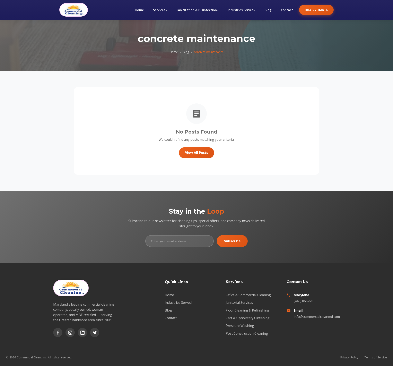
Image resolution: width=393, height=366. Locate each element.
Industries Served (241, 10)
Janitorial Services (239, 302)
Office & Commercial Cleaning (248, 295)
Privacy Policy (349, 357)
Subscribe (232, 241)
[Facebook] (57, 332)
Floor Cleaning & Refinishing (247, 310)
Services (159, 10)
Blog (268, 10)
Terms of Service (375, 357)
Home (139, 10)
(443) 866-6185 (305, 301)
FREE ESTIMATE (316, 10)
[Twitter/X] (94, 332)
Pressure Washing (240, 325)
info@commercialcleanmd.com (317, 316)
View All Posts (196, 152)
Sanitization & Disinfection (196, 10)
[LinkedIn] (82, 332)
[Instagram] (70, 332)
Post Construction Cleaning (247, 333)
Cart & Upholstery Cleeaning (248, 318)
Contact (287, 10)
